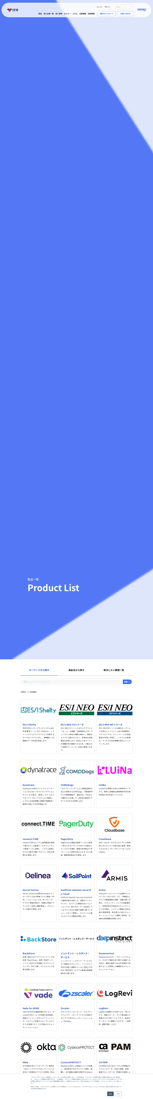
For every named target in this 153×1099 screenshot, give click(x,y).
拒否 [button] (118, 1094)
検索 (126, 681)
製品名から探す (76, 670)
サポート (107, 7)
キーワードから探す (39, 670)
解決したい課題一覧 (114, 670)
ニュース (99, 7)
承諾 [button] (110, 1094)
